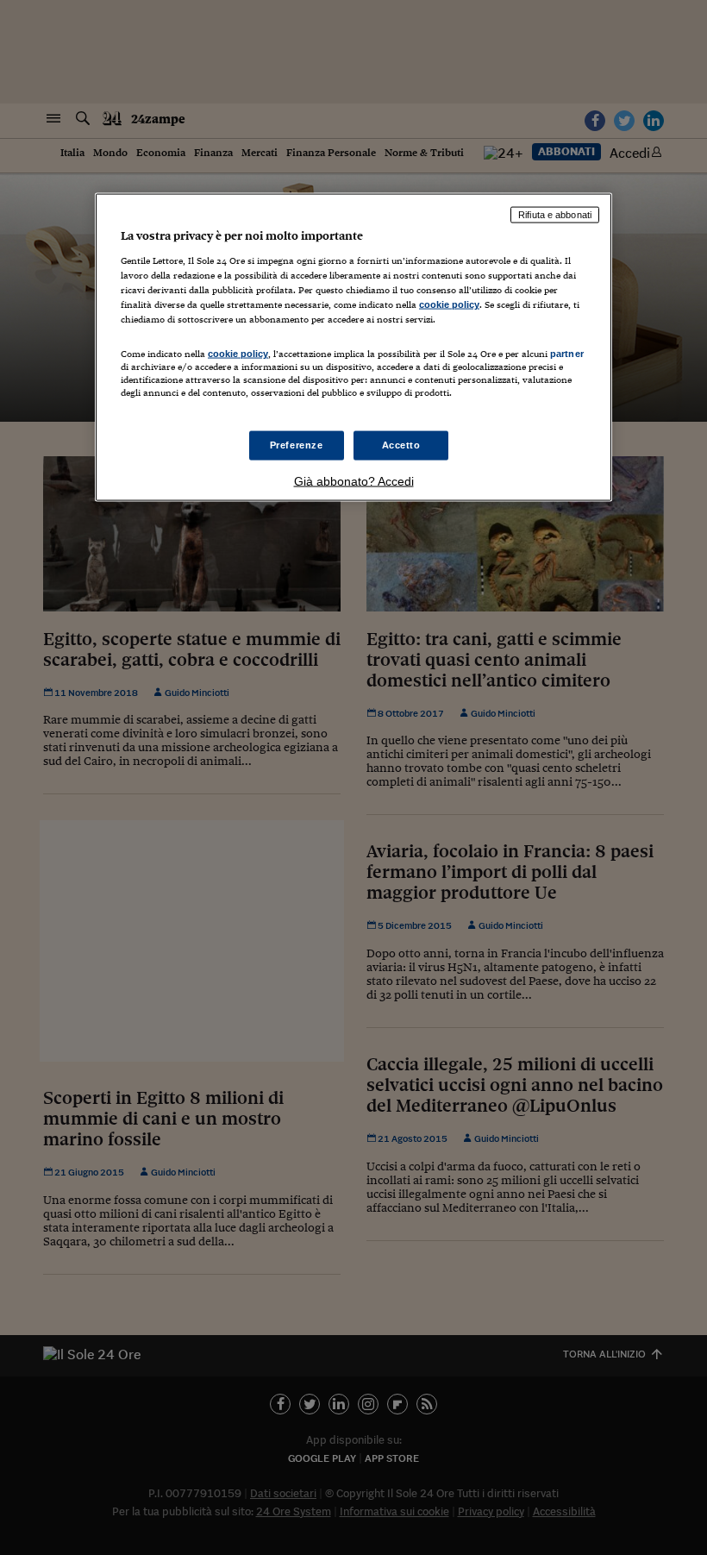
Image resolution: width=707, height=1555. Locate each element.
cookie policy (449, 304)
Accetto (401, 444)
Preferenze (296, 444)
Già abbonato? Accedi (354, 480)
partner (567, 353)
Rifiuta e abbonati (554, 215)
